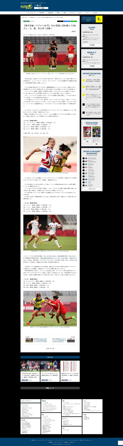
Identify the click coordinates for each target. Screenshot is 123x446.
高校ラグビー (45, 432)
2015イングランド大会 (26, 413)
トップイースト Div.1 (47, 421)
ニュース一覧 (24, 406)
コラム (87, 12)
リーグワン (45, 417)
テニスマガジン (50, 440)
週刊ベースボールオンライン (85, 440)
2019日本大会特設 (25, 416)
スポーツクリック (42, 440)
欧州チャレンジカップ (67, 408)
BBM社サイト (34, 440)
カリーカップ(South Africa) (68, 410)
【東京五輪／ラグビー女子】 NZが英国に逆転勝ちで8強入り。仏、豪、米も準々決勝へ (46, 17)
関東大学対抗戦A (46, 425)
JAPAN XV (24, 428)
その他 (95, 12)
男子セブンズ (65, 421)
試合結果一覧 (86, 419)
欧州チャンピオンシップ (47, 410)
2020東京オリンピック (67, 424)
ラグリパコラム (87, 402)
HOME (23, 17)
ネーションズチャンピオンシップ (49, 406)
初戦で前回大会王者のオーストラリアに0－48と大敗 (53, 258)
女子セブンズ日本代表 (26, 427)
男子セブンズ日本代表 (26, 425)
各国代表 (50, 12)
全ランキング (92, 188)
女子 (80, 12)
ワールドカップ (31, 12)
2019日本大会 (24, 412)
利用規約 (50, 442)
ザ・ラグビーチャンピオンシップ (49, 405)
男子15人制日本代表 (26, 423)
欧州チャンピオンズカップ (68, 406)
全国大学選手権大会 (46, 431)
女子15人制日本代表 (26, 424)
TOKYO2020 (51, 34)
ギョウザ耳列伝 (87, 409)
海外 (65, 12)
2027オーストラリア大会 (26, 408)
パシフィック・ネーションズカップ (49, 408)
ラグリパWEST (87, 403)
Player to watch (86, 405)
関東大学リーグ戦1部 (47, 427)
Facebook (67, 21)
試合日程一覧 (86, 417)
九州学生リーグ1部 (46, 429)
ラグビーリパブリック (26, 6)
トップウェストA (46, 423)
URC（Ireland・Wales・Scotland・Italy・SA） (71, 413)
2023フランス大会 (25, 410)
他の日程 (92, 45)
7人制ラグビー (45, 34)
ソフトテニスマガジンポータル (72, 440)
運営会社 (66, 442)
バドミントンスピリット (60, 440)
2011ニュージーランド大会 (27, 414)
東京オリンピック (33, 34)
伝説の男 (85, 408)
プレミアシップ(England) (68, 412)
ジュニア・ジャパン (26, 429)
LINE (74, 21)
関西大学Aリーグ (46, 428)
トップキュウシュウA (47, 424)
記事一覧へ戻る (50, 348)
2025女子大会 (24, 409)
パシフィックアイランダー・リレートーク (92, 410)
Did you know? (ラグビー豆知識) (90, 406)
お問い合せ (72, 442)
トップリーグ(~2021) (47, 419)
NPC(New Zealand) (66, 409)
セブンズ (72, 12)
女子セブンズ (65, 423)
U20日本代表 (24, 431)
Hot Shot (85, 416)
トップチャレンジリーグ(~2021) (49, 420)
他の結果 (92, 66)
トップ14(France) (66, 414)
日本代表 (41, 12)
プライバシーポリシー (58, 442)
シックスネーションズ (47, 403)
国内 (58, 12)
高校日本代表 (24, 432)
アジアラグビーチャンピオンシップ (49, 409)
